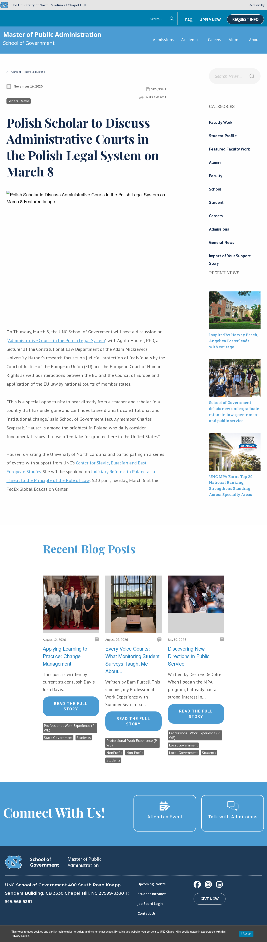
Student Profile (223, 135)
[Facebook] (197, 884)
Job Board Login (150, 903)
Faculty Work (220, 122)
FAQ (188, 20)
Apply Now (210, 20)
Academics (190, 39)
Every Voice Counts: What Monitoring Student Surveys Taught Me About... (132, 660)
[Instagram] (208, 884)
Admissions (163, 39)
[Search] (251, 76)
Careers (214, 39)
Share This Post (155, 97)
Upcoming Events (152, 884)
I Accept (246, 933)
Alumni (235, 39)
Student (216, 202)
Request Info (245, 19)
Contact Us (147, 913)
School (215, 189)
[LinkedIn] (219, 884)
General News (221, 242)
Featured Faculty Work (229, 149)
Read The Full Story (71, 706)
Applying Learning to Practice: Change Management (65, 656)
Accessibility (257, 5)
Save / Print (158, 89)
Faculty (215, 175)
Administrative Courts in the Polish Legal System (56, 340)
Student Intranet (152, 894)
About (254, 39)
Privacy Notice (20, 935)
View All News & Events (28, 72)
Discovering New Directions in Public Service (188, 656)
